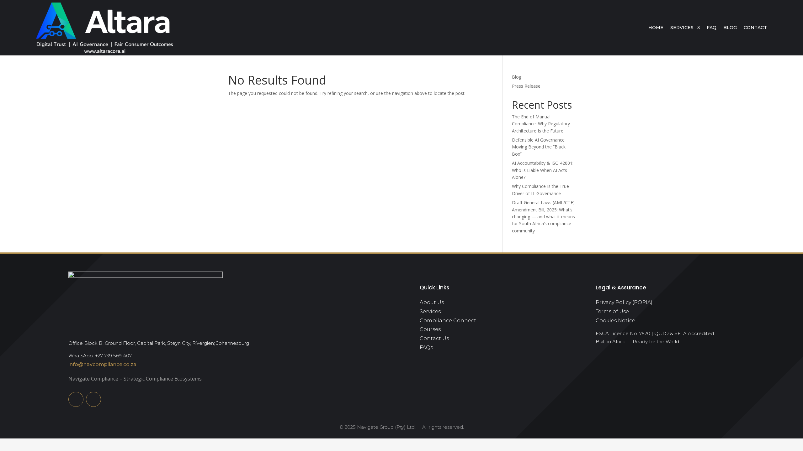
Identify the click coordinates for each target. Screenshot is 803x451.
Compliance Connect (448, 321)
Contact (755, 27)
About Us (432, 302)
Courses (430, 329)
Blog (730, 27)
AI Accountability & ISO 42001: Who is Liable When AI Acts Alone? (542, 170)
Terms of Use (612, 311)
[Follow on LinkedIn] (75, 399)
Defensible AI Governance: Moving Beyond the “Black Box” (539, 147)
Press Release (526, 86)
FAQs (426, 347)
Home (655, 27)
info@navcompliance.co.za (102, 364)
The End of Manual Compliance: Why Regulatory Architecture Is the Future (541, 124)
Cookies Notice (615, 321)
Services (682, 27)
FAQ (711, 27)
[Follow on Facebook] (93, 399)
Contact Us (434, 338)
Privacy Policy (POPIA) (624, 302)
